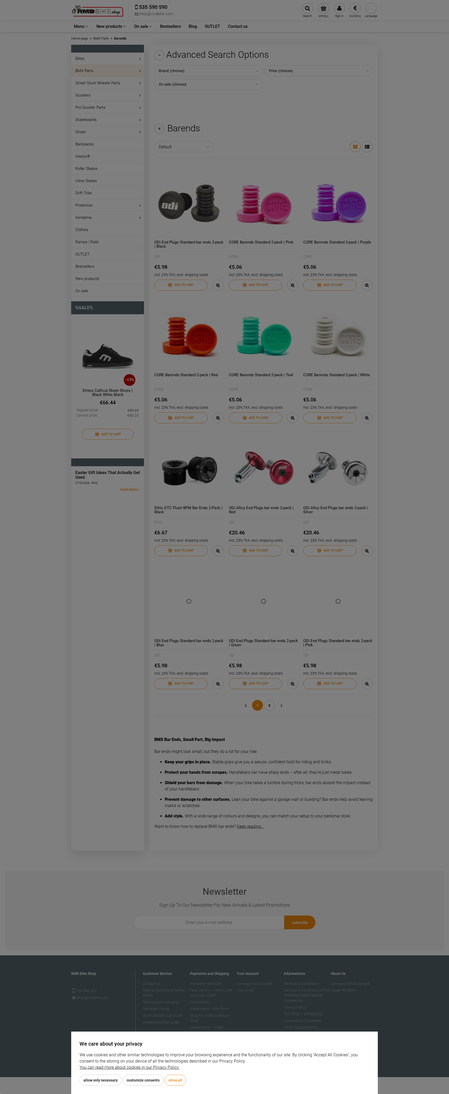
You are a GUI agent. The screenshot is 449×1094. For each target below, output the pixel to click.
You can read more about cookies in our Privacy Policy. (130, 1067)
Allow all (175, 1080)
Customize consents (143, 1080)
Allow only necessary (100, 1080)
